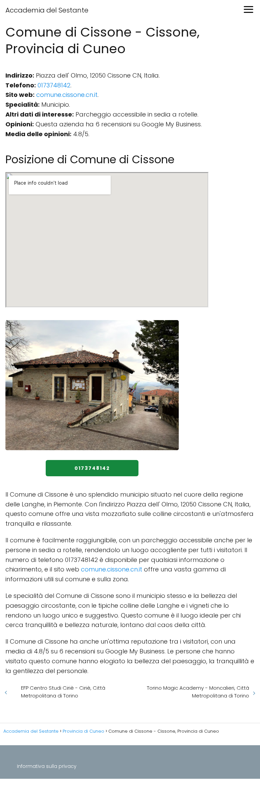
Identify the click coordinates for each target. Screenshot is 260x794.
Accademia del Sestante (46, 10)
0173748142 (54, 85)
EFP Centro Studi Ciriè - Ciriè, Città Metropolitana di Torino (63, 691)
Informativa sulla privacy (47, 766)
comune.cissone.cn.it (67, 94)
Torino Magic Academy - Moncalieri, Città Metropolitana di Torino (198, 691)
